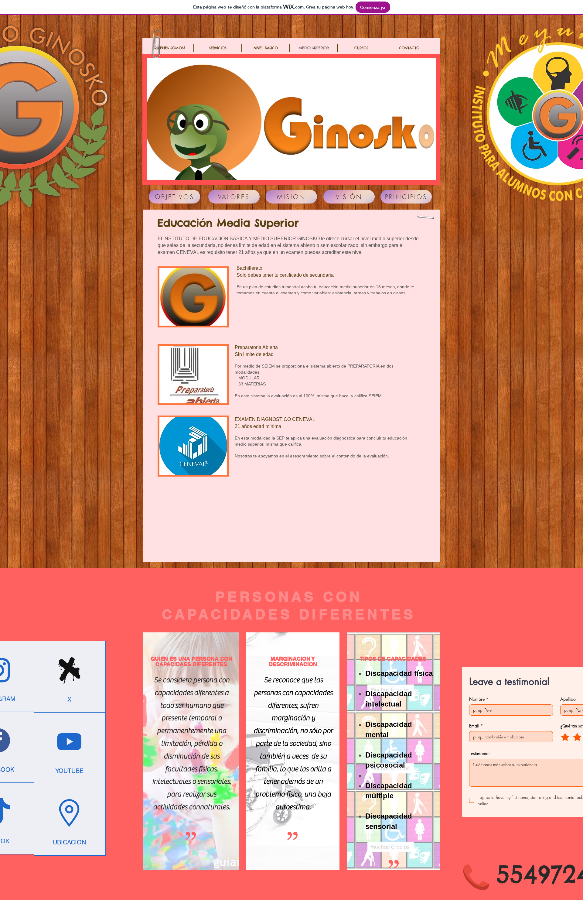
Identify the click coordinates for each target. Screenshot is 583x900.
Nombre (478, 699)
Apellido (568, 699)
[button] (361, 48)
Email (476, 726)
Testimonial (479, 753)
